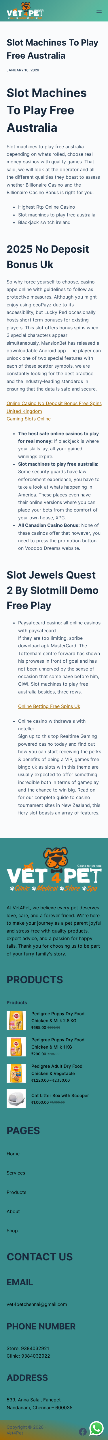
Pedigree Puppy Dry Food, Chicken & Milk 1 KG (58, 1043)
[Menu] (99, 10)
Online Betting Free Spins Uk (49, 706)
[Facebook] (83, 1432)
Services (16, 1173)
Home (13, 1154)
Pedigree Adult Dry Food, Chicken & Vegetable (57, 1069)
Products (16, 1192)
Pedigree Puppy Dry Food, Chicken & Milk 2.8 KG (58, 1017)
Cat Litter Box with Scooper (60, 1095)
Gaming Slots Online (29, 419)
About (13, 1211)
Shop (12, 1230)
